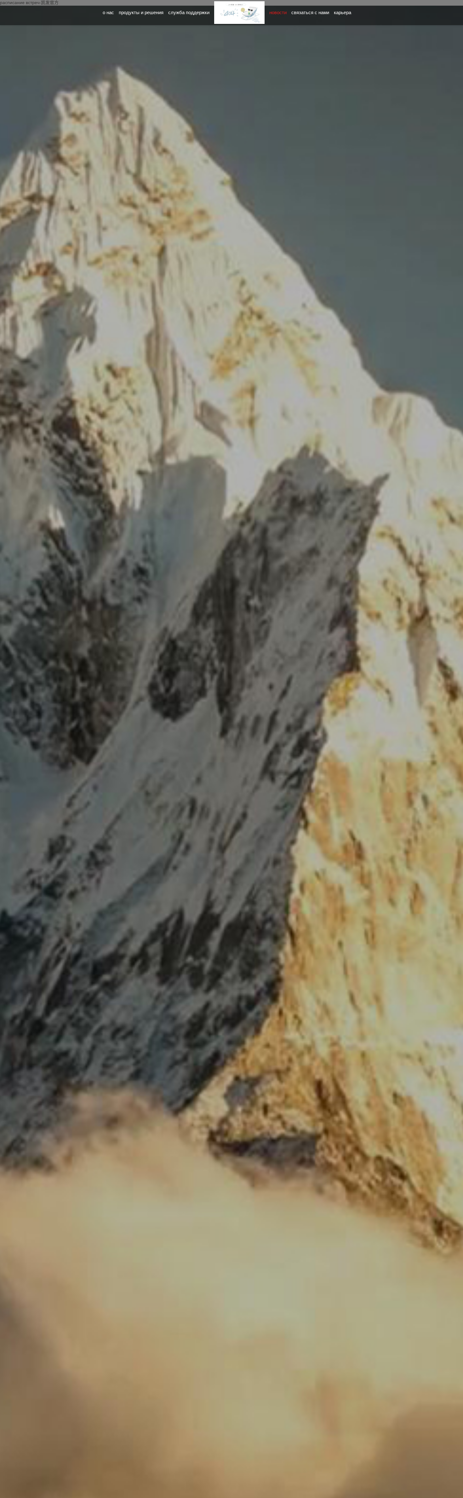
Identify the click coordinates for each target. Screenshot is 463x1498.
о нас (108, 12)
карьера (342, 12)
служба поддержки (188, 12)
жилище (239, 17)
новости (278, 12)
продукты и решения (141, 12)
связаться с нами (310, 12)
